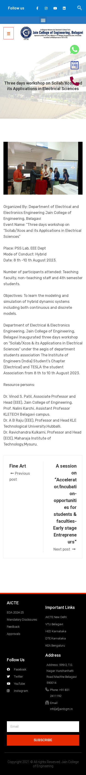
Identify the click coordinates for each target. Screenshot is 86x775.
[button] (43, 20)
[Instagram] (46, 8)
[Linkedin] (64, 8)
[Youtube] (55, 8)
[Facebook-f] (37, 8)
